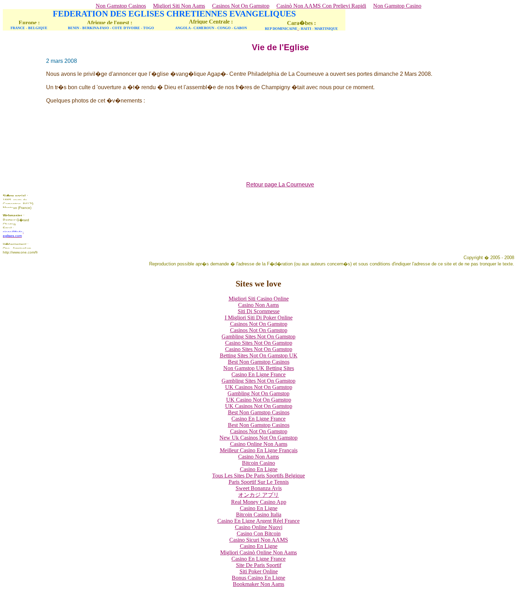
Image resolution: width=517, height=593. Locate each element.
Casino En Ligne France (258, 374)
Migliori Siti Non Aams (179, 6)
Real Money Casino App (258, 502)
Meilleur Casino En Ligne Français (259, 450)
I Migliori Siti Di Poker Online (259, 318)
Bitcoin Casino (258, 463)
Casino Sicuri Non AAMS (258, 540)
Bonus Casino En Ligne (258, 578)
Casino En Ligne (258, 469)
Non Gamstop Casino (397, 6)
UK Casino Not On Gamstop (258, 400)
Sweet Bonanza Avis (259, 488)
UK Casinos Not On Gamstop (258, 387)
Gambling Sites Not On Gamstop (258, 337)
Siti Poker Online (259, 571)
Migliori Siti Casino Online (259, 299)
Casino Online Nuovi (258, 527)
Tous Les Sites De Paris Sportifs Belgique (258, 476)
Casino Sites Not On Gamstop (258, 343)
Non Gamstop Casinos (121, 6)
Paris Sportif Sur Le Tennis (259, 482)
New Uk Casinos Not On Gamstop (258, 438)
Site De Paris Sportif (258, 565)
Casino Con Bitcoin (259, 533)
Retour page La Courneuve (280, 184)
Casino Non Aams (258, 305)
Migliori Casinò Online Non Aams (258, 552)
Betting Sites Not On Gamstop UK (259, 355)
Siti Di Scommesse (259, 311)
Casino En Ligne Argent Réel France (258, 521)
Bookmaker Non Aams (258, 584)
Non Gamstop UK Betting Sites (258, 368)
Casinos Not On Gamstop (240, 6)
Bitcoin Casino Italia (258, 515)
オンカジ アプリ (258, 495)
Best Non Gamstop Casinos (258, 362)
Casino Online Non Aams (258, 444)
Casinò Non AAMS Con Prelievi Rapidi (321, 6)
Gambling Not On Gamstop (258, 393)
